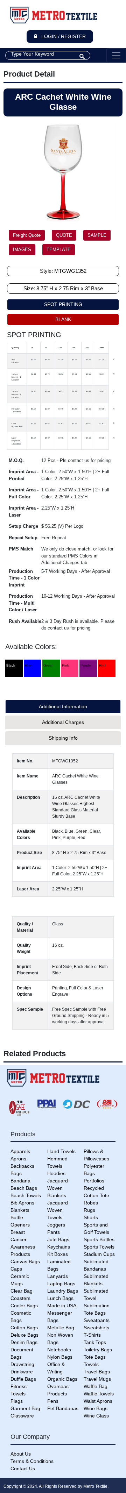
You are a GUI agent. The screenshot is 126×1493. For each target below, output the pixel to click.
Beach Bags (23, 1188)
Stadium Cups (99, 1254)
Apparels (20, 1151)
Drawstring (22, 1364)
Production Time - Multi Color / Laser (23, 602)
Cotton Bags (24, 1327)
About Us (20, 1454)
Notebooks (59, 1349)
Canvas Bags (25, 1261)
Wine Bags (95, 1408)
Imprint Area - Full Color (23, 493)
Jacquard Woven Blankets (57, 1188)
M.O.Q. (16, 460)
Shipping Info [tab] (63, 738)
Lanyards (57, 1276)
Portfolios (94, 1180)
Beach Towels (25, 1195)
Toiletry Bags (98, 1349)
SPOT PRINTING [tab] (63, 304)
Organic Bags (62, 1379)
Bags (16, 1173)
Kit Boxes (57, 1254)
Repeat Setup (23, 537)
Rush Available (25, 621)
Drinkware (21, 1371)
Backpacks (22, 1166)
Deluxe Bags (24, 1335)
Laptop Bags (61, 1283)
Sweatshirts (96, 1327)
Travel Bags (97, 1371)
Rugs (89, 1210)
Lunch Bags (60, 1298)
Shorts (91, 1217)
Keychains (58, 1247)
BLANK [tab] (63, 319)
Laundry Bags (62, 1291)
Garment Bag (25, 1408)
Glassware (22, 1416)
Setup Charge (23, 526)
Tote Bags (95, 1357)
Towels (91, 1364)
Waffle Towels (99, 1393)
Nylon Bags (59, 1357)
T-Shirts (92, 1335)
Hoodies (56, 1173)
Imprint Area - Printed (23, 475)
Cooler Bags (24, 1305)
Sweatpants (97, 1320)
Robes (91, 1203)
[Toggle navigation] (116, 55)
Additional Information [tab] (63, 706)
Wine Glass (96, 1416)
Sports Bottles (99, 1239)
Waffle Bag (95, 1386)
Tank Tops (95, 1342)
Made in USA (61, 1305)
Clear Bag (21, 1291)
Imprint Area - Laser (23, 511)
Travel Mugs (97, 1379)
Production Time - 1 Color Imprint (24, 578)
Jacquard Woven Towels (57, 1210)
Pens (52, 1401)
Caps (16, 1269)
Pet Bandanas (62, 1408)
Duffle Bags (23, 1379)
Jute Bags (58, 1239)
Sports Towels (99, 1247)
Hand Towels (61, 1151)
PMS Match (21, 549)
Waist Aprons (98, 1401)
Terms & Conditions (32, 1461)
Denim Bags (23, 1342)
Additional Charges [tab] (63, 722)
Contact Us (22, 1468)
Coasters (20, 1298)
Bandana (20, 1180)
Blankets (19, 1210)
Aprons (18, 1158)
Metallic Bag (60, 1327)
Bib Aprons (22, 1203)
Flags (16, 1401)
